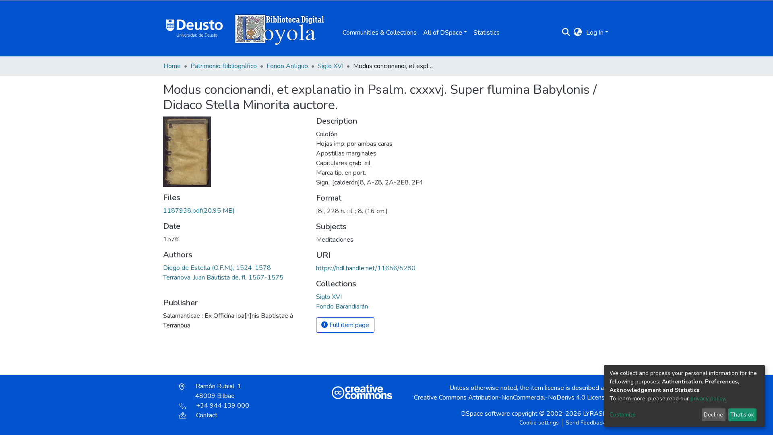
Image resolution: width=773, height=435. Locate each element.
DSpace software (485, 413)
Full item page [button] (348, 325)
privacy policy (707, 398)
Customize (623, 414)
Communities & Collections (380, 32)
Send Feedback (585, 423)
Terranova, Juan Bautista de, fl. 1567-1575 (223, 277)
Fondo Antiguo (287, 66)
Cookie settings (539, 423)
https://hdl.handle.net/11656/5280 (365, 268)
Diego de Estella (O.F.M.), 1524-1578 (217, 267)
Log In (595, 32)
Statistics (486, 32)
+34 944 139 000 (222, 405)
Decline (713, 414)
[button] (578, 32)
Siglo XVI (330, 66)
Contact (206, 415)
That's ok (742, 414)
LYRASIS (595, 413)
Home (172, 66)
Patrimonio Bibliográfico (223, 66)
